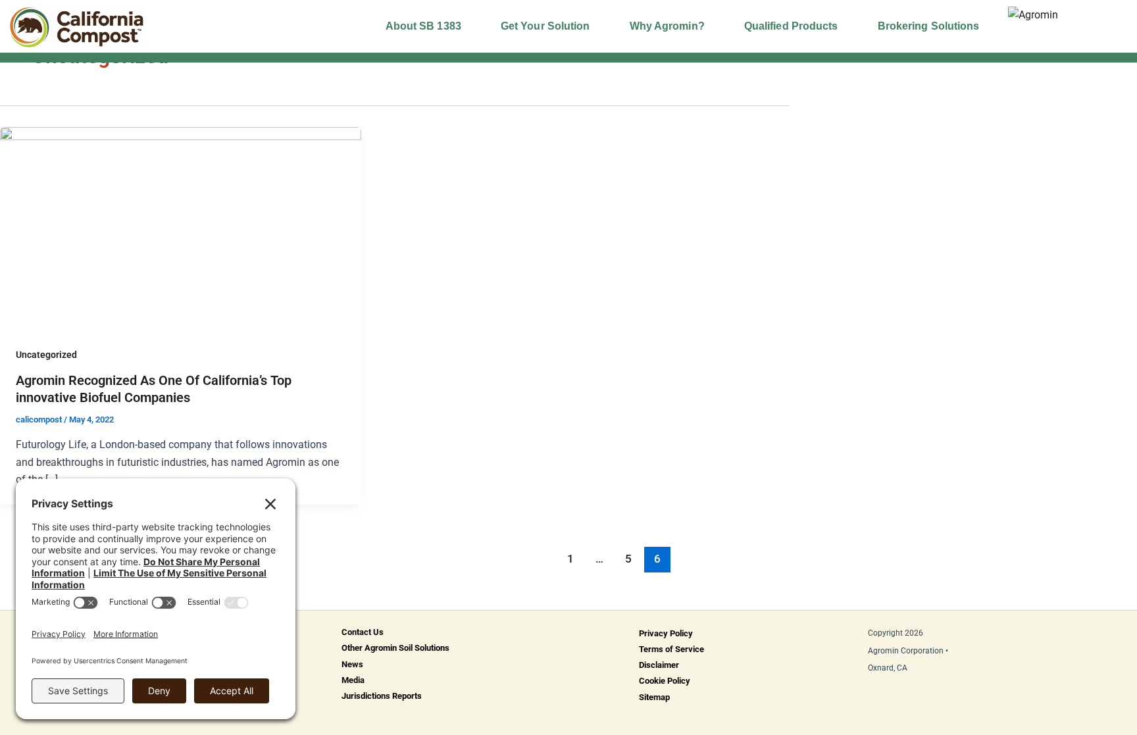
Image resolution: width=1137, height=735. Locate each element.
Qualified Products (791, 26)
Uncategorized (46, 354)
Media (353, 680)
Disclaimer (659, 665)
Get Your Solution (545, 26)
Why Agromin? (667, 26)
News (352, 664)
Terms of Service (671, 649)
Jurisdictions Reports (381, 696)
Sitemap (654, 697)
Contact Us (362, 632)
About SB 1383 (423, 26)
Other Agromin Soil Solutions (395, 648)
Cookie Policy (664, 681)
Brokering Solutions (929, 26)
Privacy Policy (666, 633)
